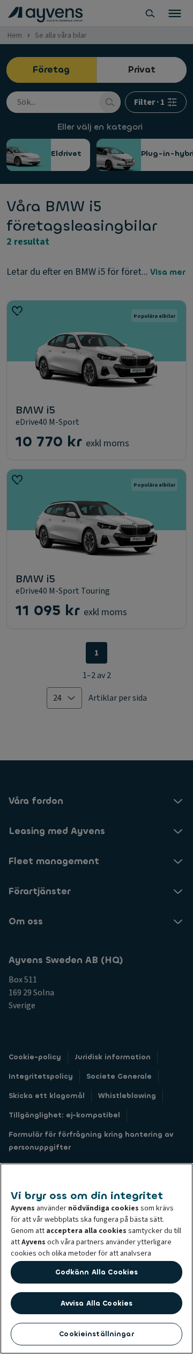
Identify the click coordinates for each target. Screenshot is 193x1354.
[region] (96, 1258)
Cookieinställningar (96, 1333)
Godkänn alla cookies (96, 1272)
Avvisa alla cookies (96, 1303)
